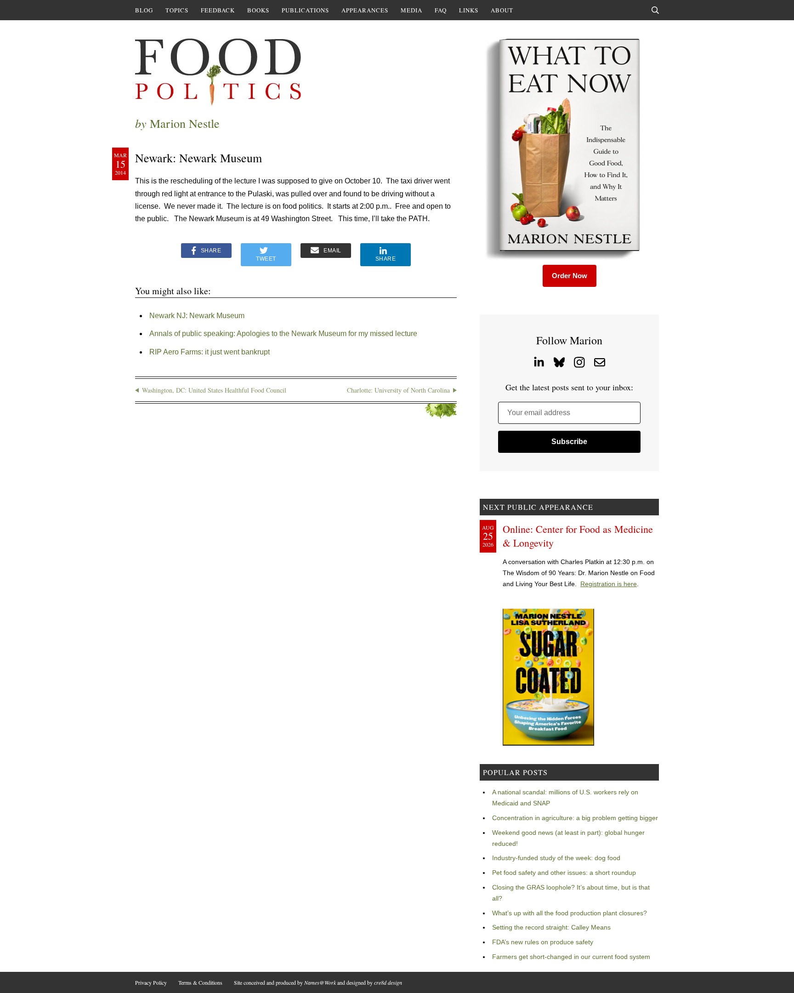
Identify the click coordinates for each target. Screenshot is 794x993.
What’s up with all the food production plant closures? (569, 913)
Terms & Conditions (200, 982)
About (502, 10)
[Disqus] (296, 547)
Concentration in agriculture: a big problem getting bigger (575, 818)
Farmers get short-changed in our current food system (571, 956)
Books (258, 10)
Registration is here (608, 584)
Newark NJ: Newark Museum (196, 316)
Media (411, 10)
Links (468, 10)
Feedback (218, 10)
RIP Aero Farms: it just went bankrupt (209, 352)
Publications (305, 10)
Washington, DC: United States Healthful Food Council (214, 390)
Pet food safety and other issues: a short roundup (564, 872)
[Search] (655, 10)
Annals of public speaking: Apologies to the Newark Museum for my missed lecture (283, 333)
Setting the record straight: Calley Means (551, 927)
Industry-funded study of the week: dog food (556, 858)
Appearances (364, 10)
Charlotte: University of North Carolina (398, 390)
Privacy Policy (151, 982)
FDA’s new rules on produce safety (542, 942)
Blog (144, 10)
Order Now (569, 276)
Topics (176, 10)
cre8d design (388, 982)
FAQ (441, 10)
